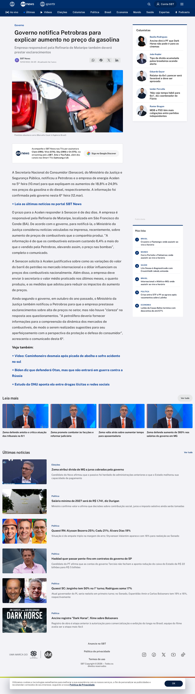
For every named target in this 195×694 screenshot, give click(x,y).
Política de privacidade (97, 651)
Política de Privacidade (82, 685)
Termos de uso (97, 659)
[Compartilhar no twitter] (109, 60)
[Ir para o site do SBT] (48, 655)
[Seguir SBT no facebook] (153, 654)
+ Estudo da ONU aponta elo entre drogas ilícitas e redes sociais (61, 384)
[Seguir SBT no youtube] (173, 654)
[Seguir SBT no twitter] (163, 654)
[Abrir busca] (149, 4)
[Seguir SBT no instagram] (144, 654)
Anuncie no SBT (97, 643)
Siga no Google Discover (104, 153)
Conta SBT (167, 4)
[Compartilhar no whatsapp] (93, 60)
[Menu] (182, 4)
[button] (25, 425)
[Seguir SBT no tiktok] (183, 654)
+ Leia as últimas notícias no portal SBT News (47, 204)
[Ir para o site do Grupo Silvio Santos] (25, 655)
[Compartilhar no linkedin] (117, 60)
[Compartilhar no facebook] (101, 60)
